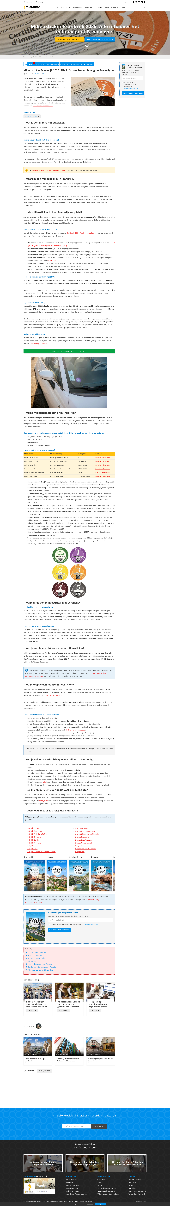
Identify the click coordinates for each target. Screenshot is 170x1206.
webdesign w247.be (141, 1201)
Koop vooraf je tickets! (73, 1185)
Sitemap (84, 1201)
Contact (90, 1201)
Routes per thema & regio (137, 1191)
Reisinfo (35, 57)
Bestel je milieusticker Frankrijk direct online (48, 170)
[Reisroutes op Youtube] (144, 2)
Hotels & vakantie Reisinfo (37, 952)
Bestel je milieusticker (102, 458)
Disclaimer (70, 1201)
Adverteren (28, 2)
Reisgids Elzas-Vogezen (83, 840)
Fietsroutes (89, 7)
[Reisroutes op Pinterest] (139, 2)
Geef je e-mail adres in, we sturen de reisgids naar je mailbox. (68, 916)
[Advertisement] (69, 1087)
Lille (44, 782)
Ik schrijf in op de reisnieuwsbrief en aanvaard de (74, 924)
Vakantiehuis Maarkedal (136, 1194)
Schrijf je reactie (44, 1071)
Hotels (32, 63)
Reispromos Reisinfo (35, 955)
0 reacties (46, 74)
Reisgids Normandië (34, 828)
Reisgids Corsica (33, 840)
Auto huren (89, 64)
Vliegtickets (65, 64)
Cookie (65, 1201)
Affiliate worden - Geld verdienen (108, 1194)
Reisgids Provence (34, 843)
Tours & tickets (54, 64)
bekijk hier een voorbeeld (75, 730)
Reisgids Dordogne (82, 837)
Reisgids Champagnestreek (85, 831)
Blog (123, 7)
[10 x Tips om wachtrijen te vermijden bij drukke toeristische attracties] (38, 992)
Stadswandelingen (63, 7)
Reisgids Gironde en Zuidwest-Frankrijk (41, 852)
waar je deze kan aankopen (43, 106)
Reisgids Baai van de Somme (85, 849)
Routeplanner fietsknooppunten (76, 1194)
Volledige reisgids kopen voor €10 (70, 39)
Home (27, 57)
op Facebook (35, 1176)
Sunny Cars (43, 801)
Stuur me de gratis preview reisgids (101, 39)
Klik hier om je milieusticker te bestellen (69, 351)
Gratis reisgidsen (111, 7)
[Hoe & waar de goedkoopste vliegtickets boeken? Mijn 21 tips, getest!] (100, 992)
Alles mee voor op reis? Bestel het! (40, 970)
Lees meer (31, 1010)
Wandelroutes (133, 1188)
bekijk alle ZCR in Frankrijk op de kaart (81, 233)
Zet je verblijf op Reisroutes (106, 1188)
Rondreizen (77, 7)
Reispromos (42, 64)
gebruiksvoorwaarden (91, 924)
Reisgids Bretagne (34, 837)
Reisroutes (32, 7)
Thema (99, 7)
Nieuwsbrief (101, 1182)
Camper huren (77, 64)
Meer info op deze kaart (38, 344)
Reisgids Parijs (80, 852)
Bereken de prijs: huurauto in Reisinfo (41, 967)
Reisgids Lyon (32, 849)
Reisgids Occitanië (81, 828)
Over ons (100, 1185)
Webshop (40, 2)
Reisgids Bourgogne (34, 831)
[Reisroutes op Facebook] (133, 2)
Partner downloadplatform (106, 1191)
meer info (52, 260)
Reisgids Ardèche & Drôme (37, 834)
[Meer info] (129, 8)
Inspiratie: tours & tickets (36, 958)
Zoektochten (70, 1182)
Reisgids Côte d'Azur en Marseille (87, 834)
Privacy (60, 1201)
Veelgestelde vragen (72, 1188)
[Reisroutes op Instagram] (142, 2)
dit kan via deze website (52, 695)
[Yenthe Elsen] (39, 1026)
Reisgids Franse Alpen (83, 846)
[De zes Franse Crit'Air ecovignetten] (69, 572)
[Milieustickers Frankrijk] (69, 382)
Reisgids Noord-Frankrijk (84, 843)
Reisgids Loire (32, 846)
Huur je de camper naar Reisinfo (39, 964)
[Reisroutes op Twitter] (136, 2)
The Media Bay (29, 1201)
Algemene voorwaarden (50, 1201)
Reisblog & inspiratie (72, 1191)
